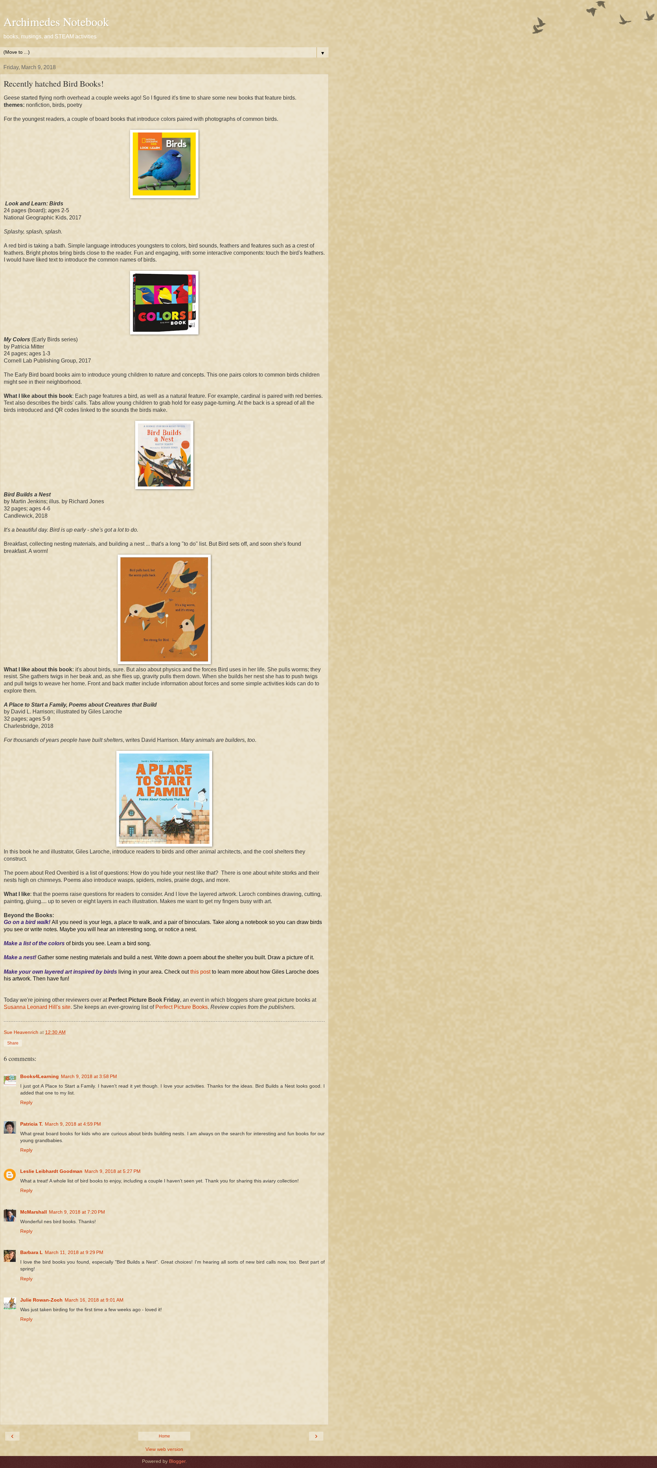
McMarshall (33, 1212)
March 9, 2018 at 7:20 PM (77, 1212)
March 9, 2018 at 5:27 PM (113, 1171)
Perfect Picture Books (181, 1007)
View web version (164, 1449)
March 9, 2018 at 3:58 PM (89, 1076)
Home (164, 1436)
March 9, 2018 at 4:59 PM (73, 1124)
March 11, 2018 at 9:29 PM (74, 1252)
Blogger (177, 1461)
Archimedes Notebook (56, 21)
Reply (26, 1102)
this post (201, 972)
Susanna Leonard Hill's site (37, 1007)
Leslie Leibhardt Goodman (51, 1171)
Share (12, 1043)
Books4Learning (39, 1076)
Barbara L (31, 1252)
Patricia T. (31, 1124)
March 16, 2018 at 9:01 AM (94, 1300)
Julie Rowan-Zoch (41, 1300)
